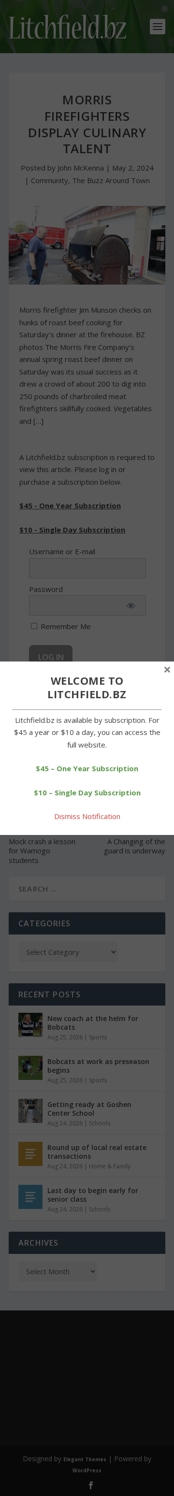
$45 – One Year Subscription (87, 768)
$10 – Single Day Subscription (87, 792)
